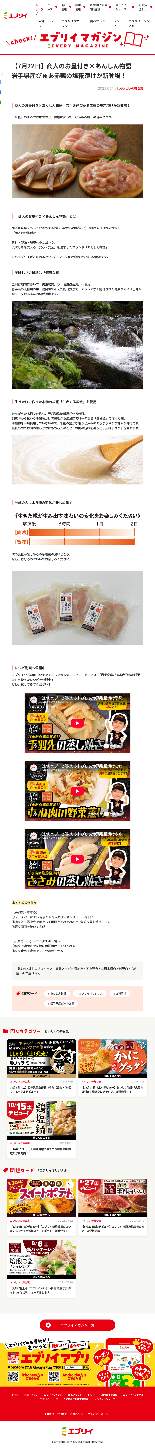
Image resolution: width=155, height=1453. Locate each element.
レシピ (91, 1394)
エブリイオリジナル (91, 993)
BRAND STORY (109, 1394)
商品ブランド (75, 1394)
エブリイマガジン (53, 1394)
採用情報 (78, 7)
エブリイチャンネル (133, 1394)
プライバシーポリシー (99, 1414)
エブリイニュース (49, 1399)
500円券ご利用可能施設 (98, 7)
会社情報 (64, 7)
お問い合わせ (143, 7)
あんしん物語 (58, 993)
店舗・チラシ (31, 1394)
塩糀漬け (121, 993)
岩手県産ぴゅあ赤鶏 (62, 1003)
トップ (36, 9)
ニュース (50, 7)
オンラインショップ (122, 7)
